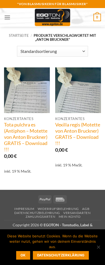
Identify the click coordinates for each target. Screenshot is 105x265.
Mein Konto (70, 217)
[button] (7, 17)
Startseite (19, 35)
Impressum (24, 209)
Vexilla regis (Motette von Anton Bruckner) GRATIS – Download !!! (77, 134)
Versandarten (76, 213)
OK (23, 255)
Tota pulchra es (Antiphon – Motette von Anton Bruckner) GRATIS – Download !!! (25, 137)
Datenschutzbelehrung (37, 213)
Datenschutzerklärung (61, 255)
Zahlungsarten (40, 217)
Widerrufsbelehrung (58, 209)
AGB (85, 209)
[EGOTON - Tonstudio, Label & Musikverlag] (52, 17)
